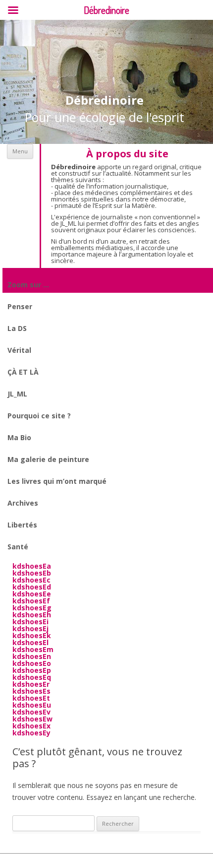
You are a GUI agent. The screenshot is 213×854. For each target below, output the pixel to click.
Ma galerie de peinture (48, 459)
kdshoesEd (31, 586)
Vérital (19, 350)
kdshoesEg (32, 607)
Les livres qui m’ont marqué (56, 481)
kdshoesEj (30, 628)
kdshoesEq (31, 677)
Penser (19, 306)
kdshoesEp (31, 670)
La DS (17, 328)
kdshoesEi (30, 621)
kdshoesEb (31, 573)
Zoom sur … (28, 284)
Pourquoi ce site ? (39, 415)
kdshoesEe (31, 593)
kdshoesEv (31, 712)
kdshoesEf (31, 600)
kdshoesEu (31, 705)
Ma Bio (19, 437)
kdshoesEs (31, 691)
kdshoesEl (30, 642)
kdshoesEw (32, 718)
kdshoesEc (31, 580)
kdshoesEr (31, 684)
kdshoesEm (32, 649)
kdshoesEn (31, 656)
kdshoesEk (31, 635)
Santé (17, 546)
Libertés (22, 524)
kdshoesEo (31, 663)
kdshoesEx (31, 725)
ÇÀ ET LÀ (23, 372)
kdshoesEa (31, 566)
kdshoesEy (31, 732)
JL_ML (17, 393)
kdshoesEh (31, 614)
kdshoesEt (31, 698)
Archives (22, 503)
